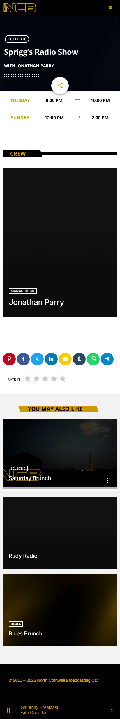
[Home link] (25, 8)
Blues (16, 624)
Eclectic (17, 39)
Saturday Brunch (30, 478)
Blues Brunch (26, 633)
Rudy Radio (23, 556)
